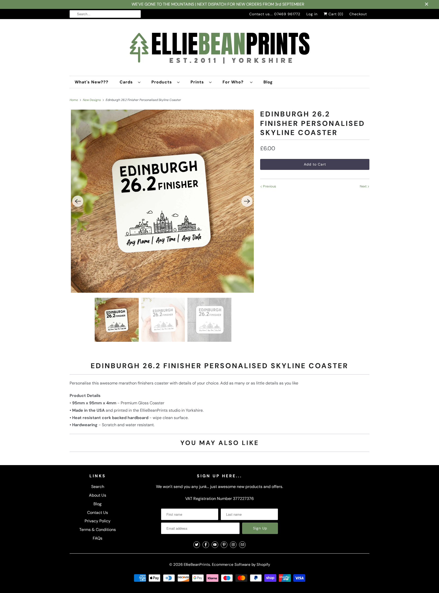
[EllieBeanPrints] (219, 49)
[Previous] (77, 201)
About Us (97, 495)
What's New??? (91, 82)
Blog (268, 82)
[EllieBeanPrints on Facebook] (205, 544)
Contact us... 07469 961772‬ (274, 14)
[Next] (247, 201)
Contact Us (97, 512)
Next (363, 186)
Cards (127, 82)
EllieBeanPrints (197, 564)
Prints (199, 82)
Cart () (335, 14)
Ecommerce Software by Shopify (241, 564)
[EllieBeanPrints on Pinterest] (224, 544)
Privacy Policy (98, 521)
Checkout (358, 14)
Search (97, 486)
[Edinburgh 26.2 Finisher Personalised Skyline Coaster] (162, 201)
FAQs (97, 538)
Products (163, 82)
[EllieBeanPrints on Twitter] (196, 544)
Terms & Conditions (97, 529)
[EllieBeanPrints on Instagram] (233, 544)
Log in (312, 14)
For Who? (235, 82)
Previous (269, 186)
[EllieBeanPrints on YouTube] (215, 544)
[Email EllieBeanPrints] (242, 544)
